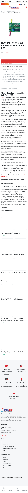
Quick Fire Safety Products (9, 466)
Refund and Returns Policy (9, 448)
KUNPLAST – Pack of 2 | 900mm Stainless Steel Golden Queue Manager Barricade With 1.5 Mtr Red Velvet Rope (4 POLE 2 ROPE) (7, 273)
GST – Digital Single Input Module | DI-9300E (12, 352)
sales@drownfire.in (21, 1)
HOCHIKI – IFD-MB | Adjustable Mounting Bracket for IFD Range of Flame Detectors (19, 299)
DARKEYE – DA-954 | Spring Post (19, 232)
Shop (4, 461)
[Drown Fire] (13, 8)
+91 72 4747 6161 (6, 1)
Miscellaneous (10, 66)
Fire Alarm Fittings (11, 11)
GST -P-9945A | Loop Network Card (6, 299)
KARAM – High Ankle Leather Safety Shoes (6, 253)
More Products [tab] (13, 88)
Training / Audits (7, 463)
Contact (5, 468)
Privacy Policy (6, 442)
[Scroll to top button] (25, 484)
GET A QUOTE (14, 61)
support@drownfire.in (6, 435)
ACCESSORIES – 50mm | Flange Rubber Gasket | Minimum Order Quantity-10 (7, 232)
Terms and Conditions (8, 446)
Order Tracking (6, 444)
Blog (4, 450)
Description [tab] (4, 88)
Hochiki (6, 52)
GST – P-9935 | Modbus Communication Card (7, 319)
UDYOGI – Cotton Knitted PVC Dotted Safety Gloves (20, 273)
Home (4, 11)
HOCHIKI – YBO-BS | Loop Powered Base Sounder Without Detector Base (18, 319)
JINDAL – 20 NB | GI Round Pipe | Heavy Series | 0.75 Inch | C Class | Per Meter (19, 253)
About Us (5, 459)
